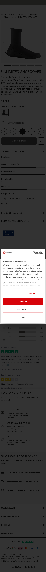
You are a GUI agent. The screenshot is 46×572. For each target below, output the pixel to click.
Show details (32, 293)
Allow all (23, 301)
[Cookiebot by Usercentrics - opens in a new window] (32, 252)
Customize (21, 309)
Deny (23, 317)
